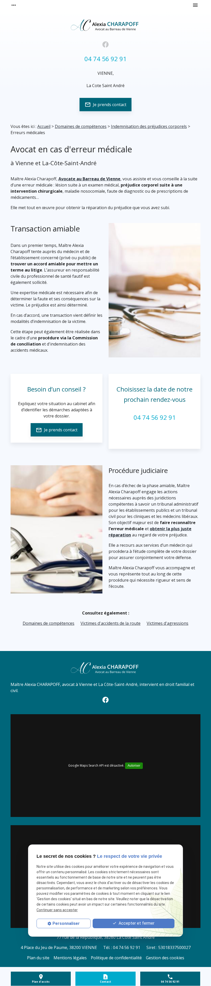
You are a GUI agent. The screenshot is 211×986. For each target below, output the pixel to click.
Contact (105, 981)
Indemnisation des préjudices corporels (149, 126)
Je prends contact (105, 104)
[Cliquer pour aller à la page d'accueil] (105, 24)
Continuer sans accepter (57, 910)
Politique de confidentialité (116, 958)
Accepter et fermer (136, 923)
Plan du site (38, 958)
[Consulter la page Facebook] (105, 44)
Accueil (43, 126)
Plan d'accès (41, 981)
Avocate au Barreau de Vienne (89, 179)
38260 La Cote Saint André (106, 937)
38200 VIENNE (59, 947)
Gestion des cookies (165, 958)
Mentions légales (70, 958)
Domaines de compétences (81, 126)
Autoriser (134, 765)
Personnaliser (66, 923)
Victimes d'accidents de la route (110, 623)
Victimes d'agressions (167, 623)
